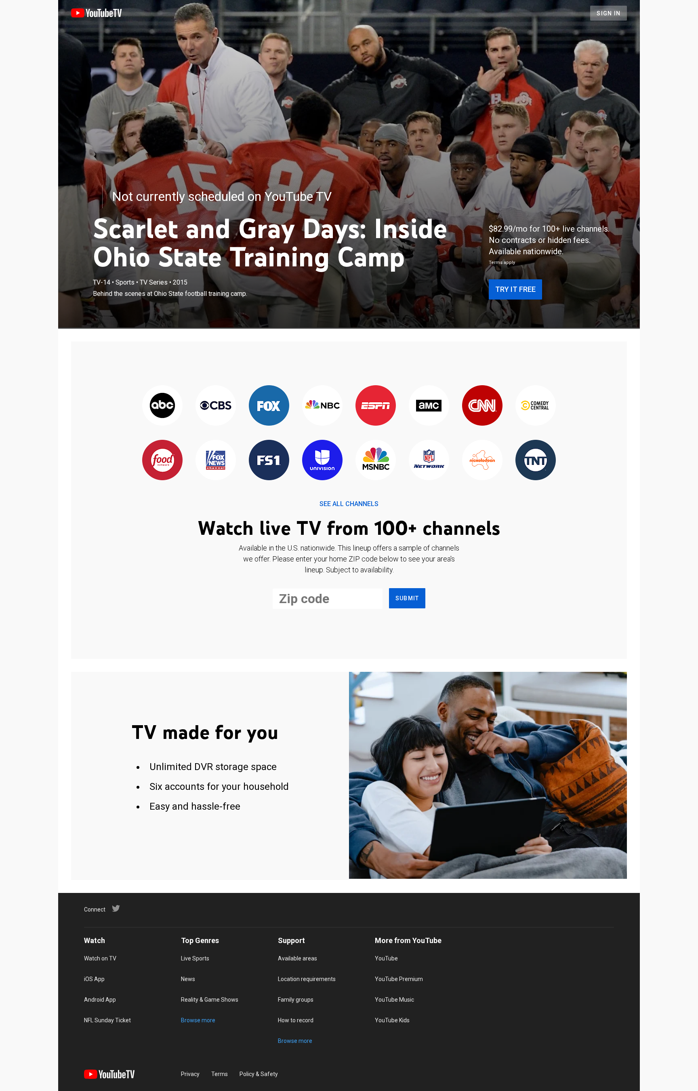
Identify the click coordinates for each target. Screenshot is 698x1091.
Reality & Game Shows (209, 999)
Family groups (295, 999)
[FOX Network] (269, 406)
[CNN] (482, 406)
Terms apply (502, 262)
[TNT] (535, 460)
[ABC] (162, 406)
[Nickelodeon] (482, 460)
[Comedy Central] (535, 406)
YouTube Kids (392, 1020)
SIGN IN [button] (608, 13)
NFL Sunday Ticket (107, 1020)
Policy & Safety (259, 1074)
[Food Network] (162, 460)
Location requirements (307, 979)
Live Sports (195, 958)
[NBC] (322, 406)
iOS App (94, 979)
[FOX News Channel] (215, 460)
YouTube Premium (399, 979)
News (188, 979)
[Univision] (322, 460)
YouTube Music (394, 999)
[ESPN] (375, 406)
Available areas (297, 958)
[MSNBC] (375, 460)
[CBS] (215, 406)
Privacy (190, 1074)
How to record (295, 1020)
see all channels (349, 504)
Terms (219, 1074)
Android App (100, 999)
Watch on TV (100, 958)
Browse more (198, 1020)
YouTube (386, 958)
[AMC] (429, 406)
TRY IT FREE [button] (515, 289)
